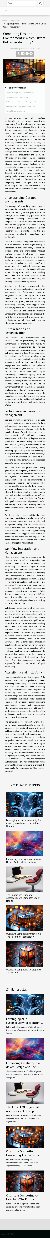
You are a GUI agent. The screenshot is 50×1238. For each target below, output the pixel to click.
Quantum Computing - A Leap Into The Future (24, 971)
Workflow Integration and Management (20, 106)
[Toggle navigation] (6, 11)
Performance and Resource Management (21, 101)
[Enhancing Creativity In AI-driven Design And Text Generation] (24, 843)
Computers (14, 21)
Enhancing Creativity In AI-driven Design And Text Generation (23, 860)
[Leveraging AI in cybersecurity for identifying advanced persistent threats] (24, 804)
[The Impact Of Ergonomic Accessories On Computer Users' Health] (24, 879)
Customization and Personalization (19, 97)
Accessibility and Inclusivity (16, 111)
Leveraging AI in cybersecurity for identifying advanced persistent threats (23, 823)
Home (4, 21)
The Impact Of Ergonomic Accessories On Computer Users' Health (22, 897)
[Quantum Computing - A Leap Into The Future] (24, 954)
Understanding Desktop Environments (20, 92)
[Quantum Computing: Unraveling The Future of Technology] (24, 918)
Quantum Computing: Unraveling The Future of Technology (23, 935)
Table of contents (16, 88)
